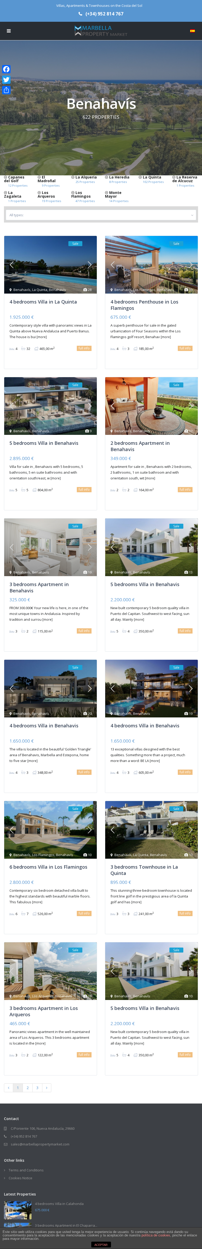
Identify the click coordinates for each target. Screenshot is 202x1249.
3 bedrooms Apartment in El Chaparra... (66, 1225)
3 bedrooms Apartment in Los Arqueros (43, 1011)
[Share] (6, 90)
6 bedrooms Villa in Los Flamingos (48, 867)
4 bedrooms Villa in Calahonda (59, 1203)
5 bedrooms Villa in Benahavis (43, 443)
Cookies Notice (20, 1178)
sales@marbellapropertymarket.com (40, 1144)
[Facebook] (6, 69)
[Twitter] (6, 79)
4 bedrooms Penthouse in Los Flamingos (144, 305)
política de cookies (156, 1235)
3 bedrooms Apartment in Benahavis (39, 587)
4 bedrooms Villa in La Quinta (43, 302)
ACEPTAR (101, 1244)
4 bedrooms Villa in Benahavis (43, 725)
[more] (42, 337)
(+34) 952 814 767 (104, 14)
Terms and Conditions (26, 1170)
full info (84, 348)
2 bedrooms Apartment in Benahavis (140, 446)
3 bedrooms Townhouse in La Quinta (144, 870)
